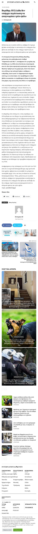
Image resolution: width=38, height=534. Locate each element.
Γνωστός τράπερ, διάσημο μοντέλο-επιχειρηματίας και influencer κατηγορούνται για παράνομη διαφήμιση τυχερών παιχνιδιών (23, 449)
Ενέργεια (4, 488)
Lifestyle (27, 474)
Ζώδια (26, 482)
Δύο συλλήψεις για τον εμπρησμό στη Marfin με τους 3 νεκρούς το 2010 (24, 424)
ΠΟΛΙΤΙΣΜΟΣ (18, 470)
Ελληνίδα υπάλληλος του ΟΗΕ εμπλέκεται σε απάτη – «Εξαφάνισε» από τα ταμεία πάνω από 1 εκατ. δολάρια (10, 254)
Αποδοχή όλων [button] (17, 530)
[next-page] (6, 389)
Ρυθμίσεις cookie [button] (7, 530)
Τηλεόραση (16, 485)
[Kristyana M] (19, 210)
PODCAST (16, 510)
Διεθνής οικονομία (7, 474)
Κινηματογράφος (18, 479)
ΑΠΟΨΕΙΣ (16, 504)
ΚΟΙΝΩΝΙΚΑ (29, 470)
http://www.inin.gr (19, 219)
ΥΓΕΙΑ (4, 504)
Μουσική (15, 482)
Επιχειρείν (5, 491)
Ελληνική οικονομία (7, 477)
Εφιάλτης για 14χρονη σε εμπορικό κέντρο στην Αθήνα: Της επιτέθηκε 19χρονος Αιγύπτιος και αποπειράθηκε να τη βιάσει (19, 381)
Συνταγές (27, 491)
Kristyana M (7, 20)
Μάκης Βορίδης (12, 202)
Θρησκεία (27, 485)
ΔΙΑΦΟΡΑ (16, 507)
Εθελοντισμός (29, 479)
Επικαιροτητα (18, 298)
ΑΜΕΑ (3, 507)
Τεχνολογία (5, 485)
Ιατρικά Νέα (5, 513)
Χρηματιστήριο (6, 482)
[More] (25, 225)
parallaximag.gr (11, 188)
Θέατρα (15, 477)
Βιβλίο (15, 474)
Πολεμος (29, 507)
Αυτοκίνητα (28, 477)
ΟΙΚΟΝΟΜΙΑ (6, 470)
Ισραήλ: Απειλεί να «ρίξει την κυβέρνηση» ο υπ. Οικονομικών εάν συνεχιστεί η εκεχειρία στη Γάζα (28, 260)
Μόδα (26, 488)
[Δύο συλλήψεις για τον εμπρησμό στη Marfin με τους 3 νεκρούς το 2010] (7, 425)
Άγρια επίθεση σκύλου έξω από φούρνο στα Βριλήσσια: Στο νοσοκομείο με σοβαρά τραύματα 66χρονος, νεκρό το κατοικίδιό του (19, 342)
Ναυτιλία (4, 479)
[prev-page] (3, 389)
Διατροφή (5, 510)
